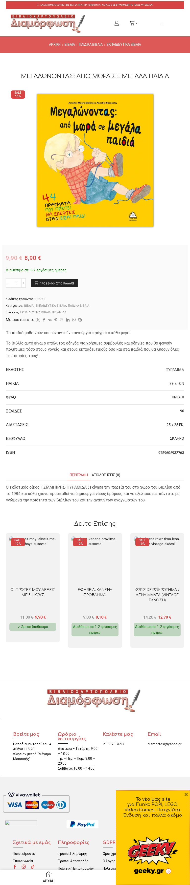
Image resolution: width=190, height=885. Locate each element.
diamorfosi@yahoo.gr (165, 744)
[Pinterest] (56, 320)
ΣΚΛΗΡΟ (177, 438)
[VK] (50, 320)
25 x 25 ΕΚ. (175, 425)
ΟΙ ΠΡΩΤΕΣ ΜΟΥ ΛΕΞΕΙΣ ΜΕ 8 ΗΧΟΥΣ (32, 592)
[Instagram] (24, 867)
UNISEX (178, 397)
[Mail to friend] (62, 320)
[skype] (79, 320)
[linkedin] (68, 320)
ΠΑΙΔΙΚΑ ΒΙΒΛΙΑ (91, 44)
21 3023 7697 (113, 744)
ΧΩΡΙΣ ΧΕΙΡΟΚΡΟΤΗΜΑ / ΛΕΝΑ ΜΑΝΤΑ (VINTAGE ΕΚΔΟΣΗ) (157, 595)
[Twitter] (38, 320)
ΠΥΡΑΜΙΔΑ (59, 312)
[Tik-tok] (33, 867)
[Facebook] (44, 320)
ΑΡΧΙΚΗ (55, 44)
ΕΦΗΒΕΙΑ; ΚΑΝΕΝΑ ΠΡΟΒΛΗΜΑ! (95, 592)
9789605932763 (171, 453)
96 (182, 411)
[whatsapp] (74, 320)
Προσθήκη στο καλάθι (57, 283)
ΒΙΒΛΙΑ (70, 44)
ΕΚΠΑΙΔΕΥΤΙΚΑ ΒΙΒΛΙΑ (124, 44)
